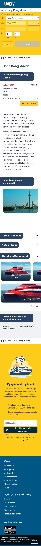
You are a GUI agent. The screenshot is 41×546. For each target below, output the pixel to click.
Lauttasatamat (10, 476)
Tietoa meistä (10, 506)
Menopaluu (6, 14)
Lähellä (34, 540)
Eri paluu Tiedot (28, 14)
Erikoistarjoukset (11, 484)
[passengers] (31, 306)
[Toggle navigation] (34, 4)
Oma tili (7, 499)
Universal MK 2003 (16, 276)
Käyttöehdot (9, 510)
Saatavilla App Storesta (10, 528)
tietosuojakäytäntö (15, 541)
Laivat (6, 488)
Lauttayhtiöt (9, 469)
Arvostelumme (10, 480)
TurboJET (34, 85)
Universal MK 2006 (32, 299)
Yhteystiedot (9, 502)
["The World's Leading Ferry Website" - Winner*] (9, 4)
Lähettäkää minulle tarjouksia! (22, 430)
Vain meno (16, 14)
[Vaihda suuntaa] (38, 18)
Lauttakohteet (10, 465)
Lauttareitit (8, 473)
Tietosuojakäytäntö (23, 440)
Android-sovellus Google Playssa (10, 532)
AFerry (7, 461)
